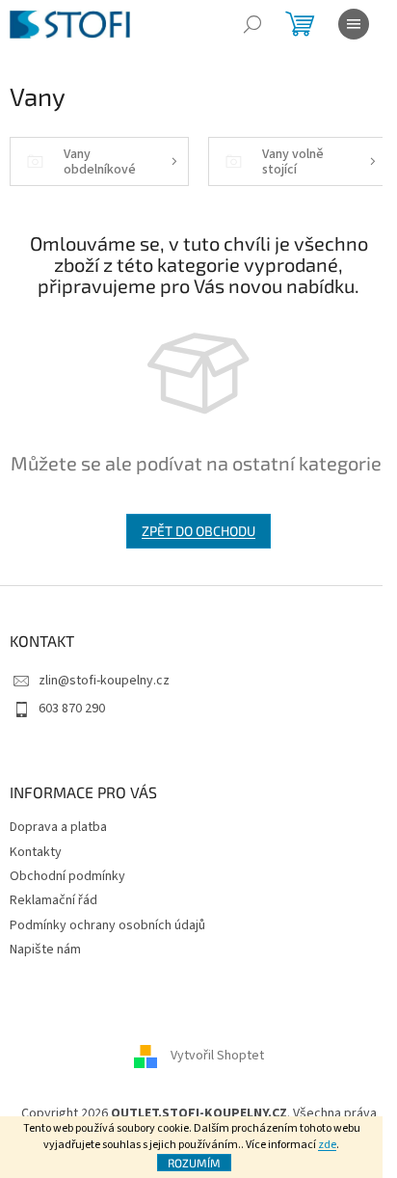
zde (327, 1145)
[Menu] (353, 24)
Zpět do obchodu (198, 530)
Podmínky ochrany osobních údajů (107, 925)
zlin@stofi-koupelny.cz (104, 680)
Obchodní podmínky (67, 876)
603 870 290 (72, 708)
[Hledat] (252, 24)
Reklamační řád (53, 900)
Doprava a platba (58, 827)
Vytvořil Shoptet (217, 1055)
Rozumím (194, 1162)
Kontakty (36, 852)
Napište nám (45, 949)
